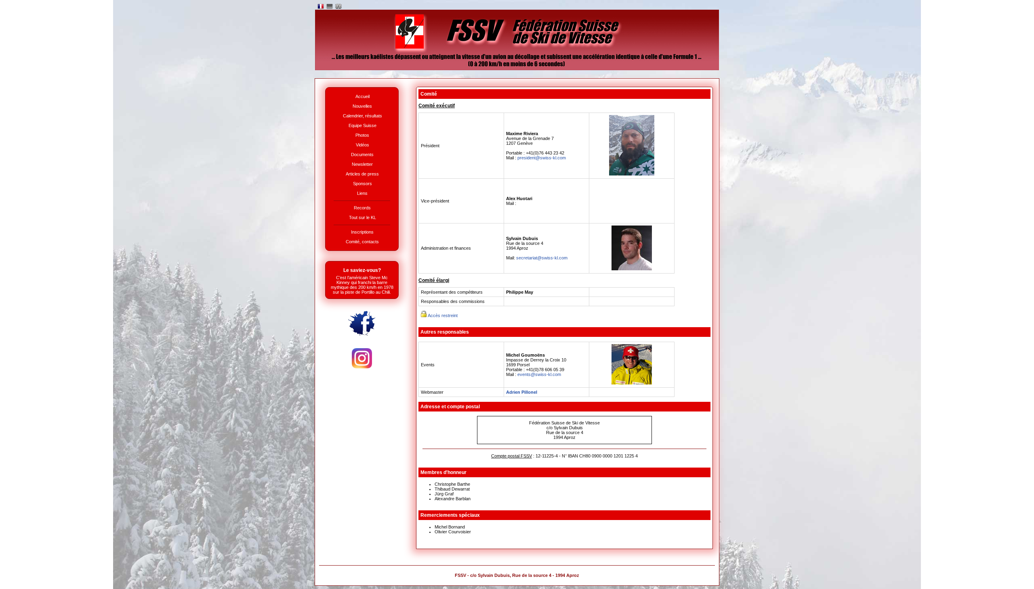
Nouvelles (362, 106)
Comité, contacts (362, 241)
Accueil (362, 96)
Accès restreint (442, 315)
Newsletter (362, 164)
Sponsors (362, 183)
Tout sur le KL (362, 217)
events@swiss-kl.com (539, 374)
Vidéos (362, 144)
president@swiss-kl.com (541, 157)
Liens (362, 193)
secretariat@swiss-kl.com (541, 257)
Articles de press (362, 173)
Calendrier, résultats (362, 115)
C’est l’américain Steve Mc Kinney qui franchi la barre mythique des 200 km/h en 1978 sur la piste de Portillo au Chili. (362, 284)
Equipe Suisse (362, 125)
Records (362, 207)
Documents (362, 154)
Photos (362, 135)
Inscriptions (362, 232)
